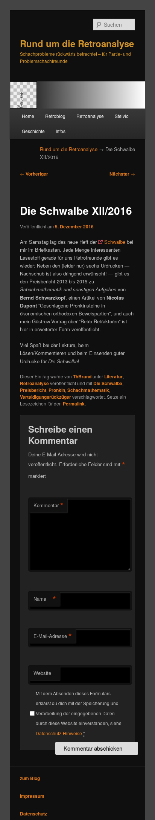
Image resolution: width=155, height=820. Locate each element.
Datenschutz (33, 813)
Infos (60, 131)
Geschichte (33, 131)
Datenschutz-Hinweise (59, 733)
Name (44, 599)
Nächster (122, 173)
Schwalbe (114, 241)
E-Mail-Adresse (52, 636)
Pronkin (57, 390)
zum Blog (30, 778)
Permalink (74, 403)
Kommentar (48, 505)
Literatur (113, 376)
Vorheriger (34, 173)
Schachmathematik (88, 390)
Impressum (32, 795)
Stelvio (122, 116)
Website (42, 672)
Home (28, 116)
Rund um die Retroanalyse (77, 43)
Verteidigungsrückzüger (45, 396)
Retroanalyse (90, 116)
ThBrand (82, 376)
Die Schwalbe (107, 383)
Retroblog (55, 116)
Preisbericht (33, 390)
